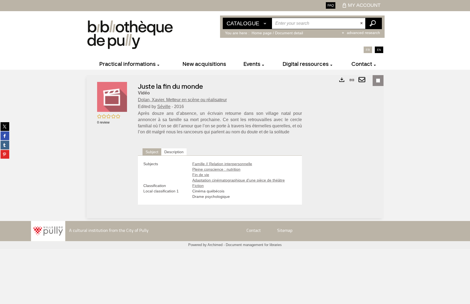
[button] (112, 96)
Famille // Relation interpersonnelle (222, 164)
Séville (164, 106)
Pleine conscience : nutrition (216, 169)
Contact (253, 230)
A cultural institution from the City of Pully (109, 230)
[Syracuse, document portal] (130, 34)
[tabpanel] (219, 180)
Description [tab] (174, 152)
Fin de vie (200, 175)
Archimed (215, 245)
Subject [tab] (152, 152)
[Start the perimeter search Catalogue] (373, 23)
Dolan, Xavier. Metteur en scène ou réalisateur (182, 99)
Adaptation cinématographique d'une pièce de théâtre (238, 180)
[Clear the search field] (362, 23)
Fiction (198, 185)
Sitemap (284, 230)
